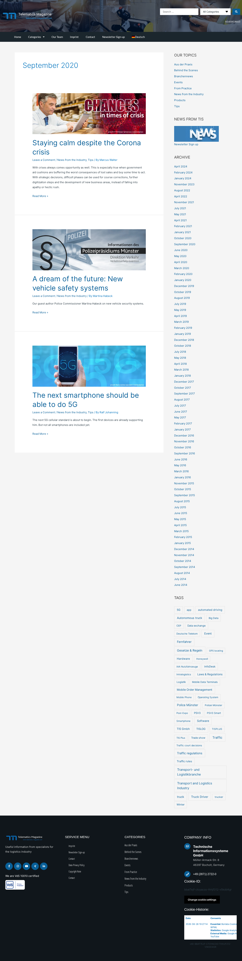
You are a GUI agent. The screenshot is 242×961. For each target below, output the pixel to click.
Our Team (57, 36)
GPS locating (216, 650)
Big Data (213, 618)
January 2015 (182, 543)
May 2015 (180, 519)
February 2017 (183, 423)
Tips (90, 160)
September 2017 (184, 393)
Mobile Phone (184, 697)
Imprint (74, 36)
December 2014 (184, 549)
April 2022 (180, 196)
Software (203, 721)
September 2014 (184, 567)
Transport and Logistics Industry (194, 785)
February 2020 (183, 274)
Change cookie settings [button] (202, 899)
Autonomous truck (189, 618)
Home (17, 36)
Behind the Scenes (186, 70)
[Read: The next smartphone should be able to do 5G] (89, 366)
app (189, 609)
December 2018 (184, 340)
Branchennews (183, 76)
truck (180, 797)
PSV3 (197, 713)
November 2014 (184, 555)
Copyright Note (75, 871)
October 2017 (182, 387)
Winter (180, 804)
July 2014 (180, 579)
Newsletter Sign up (186, 144)
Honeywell (202, 658)
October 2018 (182, 345)
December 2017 (184, 381)
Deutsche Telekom (187, 633)
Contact (90, 36)
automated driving (210, 609)
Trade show (198, 737)
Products (179, 100)
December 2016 (184, 435)
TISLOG (201, 729)
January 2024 (182, 178)
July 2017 (180, 405)
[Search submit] (236, 12)
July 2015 (180, 507)
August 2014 (182, 573)
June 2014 (180, 585)
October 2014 (182, 561)
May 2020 (180, 256)
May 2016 (180, 465)
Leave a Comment (43, 160)
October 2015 (182, 489)
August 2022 (182, 190)
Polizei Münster (213, 705)
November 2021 (184, 202)
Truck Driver (199, 797)
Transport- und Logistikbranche (189, 772)
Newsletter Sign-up (113, 36)
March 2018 (181, 369)
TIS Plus (180, 737)
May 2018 (180, 357)
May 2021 (180, 214)
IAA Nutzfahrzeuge (187, 666)
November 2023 (184, 184)
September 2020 (184, 244)
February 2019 (183, 327)
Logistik (181, 681)
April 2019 (180, 316)
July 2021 (180, 208)
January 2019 (182, 334)
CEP (178, 625)
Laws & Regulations (210, 674)
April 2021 (180, 220)
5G (178, 609)
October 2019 (182, 292)
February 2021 (183, 226)
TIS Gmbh (183, 729)
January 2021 (182, 232)
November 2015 (184, 483)
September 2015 (184, 495)
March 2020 (181, 268)
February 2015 (183, 537)
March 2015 (181, 531)
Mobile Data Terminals (205, 682)
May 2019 (180, 310)
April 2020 (180, 262)
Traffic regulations (189, 753)
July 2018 (180, 351)
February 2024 (183, 172)
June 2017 (180, 411)
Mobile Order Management (194, 689)
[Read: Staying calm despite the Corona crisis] (89, 113)
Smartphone (183, 721)
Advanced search (232, 21)
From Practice (183, 88)
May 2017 (180, 417)
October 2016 (182, 447)
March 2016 (181, 471)
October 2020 (182, 238)
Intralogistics (183, 674)
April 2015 (180, 525)
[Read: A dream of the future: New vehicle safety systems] (89, 249)
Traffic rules (184, 761)
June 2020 (180, 250)
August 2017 (182, 399)
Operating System (208, 697)
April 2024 (180, 166)
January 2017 (182, 429)
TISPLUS (217, 729)
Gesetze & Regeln (189, 650)
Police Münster (187, 705)
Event (208, 633)
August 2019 (182, 298)
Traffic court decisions (189, 745)
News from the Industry (71, 160)
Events (178, 82)
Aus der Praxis (183, 64)
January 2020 (182, 280)
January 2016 (182, 477)
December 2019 (184, 286)
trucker (219, 797)
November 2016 (184, 441)
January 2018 (182, 375)
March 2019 (181, 321)
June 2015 (180, 513)
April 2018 (180, 363)
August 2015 (182, 501)
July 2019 (180, 304)
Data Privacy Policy (77, 865)
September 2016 (184, 453)
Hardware (183, 658)
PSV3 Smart (214, 713)
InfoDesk (209, 666)
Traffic (217, 737)
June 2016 (180, 459)
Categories (34, 36)
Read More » (40, 196)
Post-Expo (182, 713)
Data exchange (196, 625)
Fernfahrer (184, 642)
